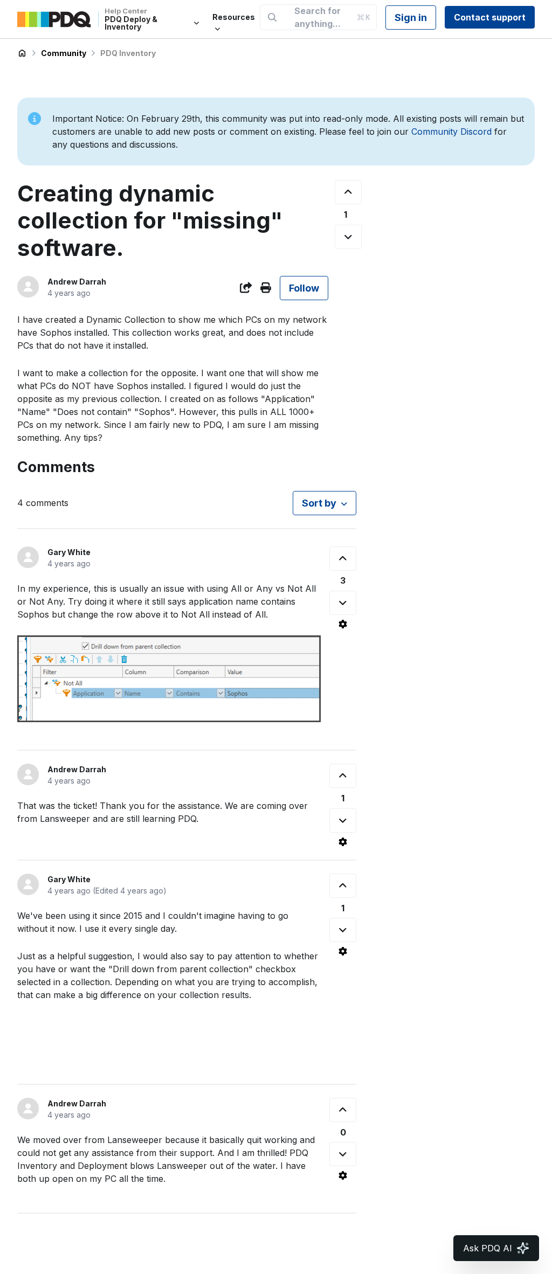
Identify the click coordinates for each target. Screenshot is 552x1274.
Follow (304, 288)
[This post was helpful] (348, 192)
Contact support (490, 17)
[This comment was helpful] (342, 558)
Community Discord (451, 131)
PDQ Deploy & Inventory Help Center (22, 53)
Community (63, 53)
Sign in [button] (411, 17)
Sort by (319, 503)
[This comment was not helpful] (342, 603)
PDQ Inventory (128, 53)
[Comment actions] (342, 624)
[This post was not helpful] (348, 237)
